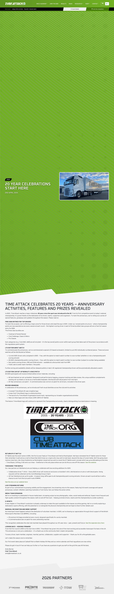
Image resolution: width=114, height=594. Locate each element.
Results (63, 3)
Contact (95, 3)
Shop (87, 3)
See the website (90, 462)
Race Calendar (41, 3)
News (70, 3)
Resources (78, 3)
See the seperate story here (95, 523)
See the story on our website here (16, 482)
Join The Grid (54, 3)
